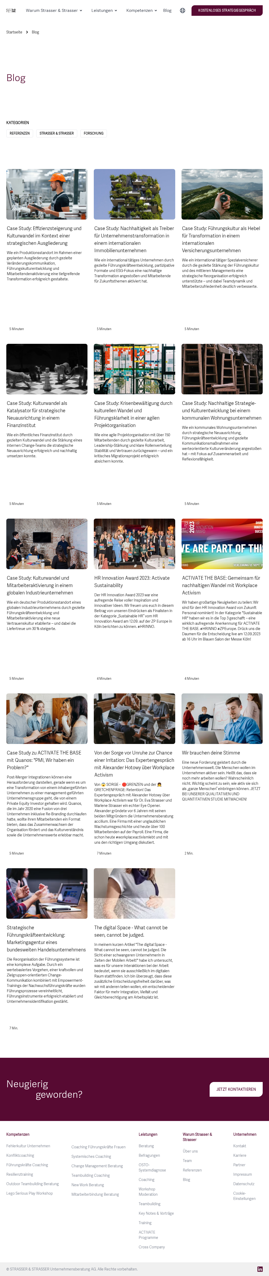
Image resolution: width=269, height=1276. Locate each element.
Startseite (14, 32)
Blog (167, 10)
